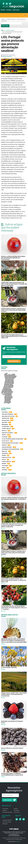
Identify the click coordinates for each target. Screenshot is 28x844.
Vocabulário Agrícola (10, 19)
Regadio (4, 463)
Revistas (3, 10)
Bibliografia (4, 20)
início (4, 30)
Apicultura (4, 422)
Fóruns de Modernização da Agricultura (12, 439)
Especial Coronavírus (7, 432)
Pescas (4, 459)
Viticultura (4, 469)
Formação (4, 436)
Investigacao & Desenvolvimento (10, 449)
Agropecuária (5, 420)
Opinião (4, 455)
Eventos (4, 434)
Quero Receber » (14, 361)
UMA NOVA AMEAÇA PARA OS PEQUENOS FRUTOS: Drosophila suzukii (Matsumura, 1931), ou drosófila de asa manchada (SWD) (14, 640)
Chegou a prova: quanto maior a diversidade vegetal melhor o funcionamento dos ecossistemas (14, 694)
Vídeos (4, 467)
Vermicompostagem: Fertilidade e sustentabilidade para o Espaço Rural (12, 774)
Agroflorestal (5, 418)
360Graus (18, 841)
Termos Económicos (21, 19)
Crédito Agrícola (6, 428)
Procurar (6, 25)
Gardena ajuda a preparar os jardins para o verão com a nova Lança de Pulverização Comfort (13, 310)
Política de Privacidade (7, 812)
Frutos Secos (5, 441)
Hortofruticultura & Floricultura (10, 443)
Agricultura (5, 412)
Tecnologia (5, 465)
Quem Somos (16, 10)
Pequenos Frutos (6, 457)
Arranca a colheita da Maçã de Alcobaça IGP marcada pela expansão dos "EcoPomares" (13, 258)
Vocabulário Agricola (7, 820)
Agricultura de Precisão (8, 416)
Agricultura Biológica (7, 414)
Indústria (4, 445)
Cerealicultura (5, 426)
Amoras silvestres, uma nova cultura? (12, 748)
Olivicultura (5, 453)
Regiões (3, 19)
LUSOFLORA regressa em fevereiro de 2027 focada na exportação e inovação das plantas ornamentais (14, 284)
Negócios (4, 451)
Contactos (8, 10)
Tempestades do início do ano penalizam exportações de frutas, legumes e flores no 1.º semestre (14, 607)
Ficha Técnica (17, 812)
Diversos (4, 430)
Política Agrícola (6, 461)
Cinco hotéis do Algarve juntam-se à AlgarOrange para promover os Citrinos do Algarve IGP (14, 336)
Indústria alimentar (10, 30)
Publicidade (16, 810)
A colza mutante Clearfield (9, 667)
